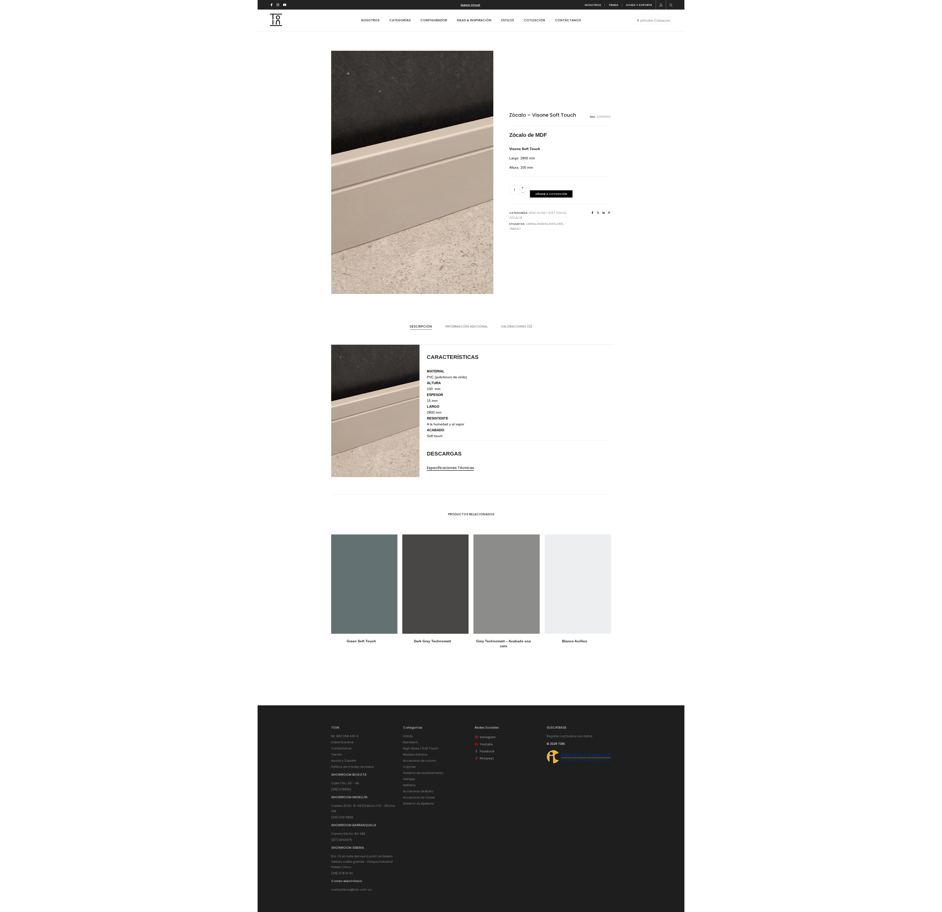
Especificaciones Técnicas (450, 467)
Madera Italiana (415, 754)
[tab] (421, 326)
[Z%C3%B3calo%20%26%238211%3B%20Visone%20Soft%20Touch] (592, 212)
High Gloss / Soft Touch (547, 213)
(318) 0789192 (341, 789)
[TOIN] (276, 24)
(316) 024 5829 (342, 817)
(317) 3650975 (341, 840)
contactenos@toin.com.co (351, 889)
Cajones (409, 767)
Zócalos (515, 218)
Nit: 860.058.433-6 (345, 736)
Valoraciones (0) (516, 326)
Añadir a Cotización (551, 194)
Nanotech (410, 742)
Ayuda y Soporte (343, 761)
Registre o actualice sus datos (569, 736)
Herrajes (409, 779)
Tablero (515, 229)
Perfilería (409, 785)
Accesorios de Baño (418, 791)
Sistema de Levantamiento (423, 773)
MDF (560, 224)
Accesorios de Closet (419, 797)
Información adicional (466, 326)
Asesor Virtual (470, 5)
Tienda (336, 754)
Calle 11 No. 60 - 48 (345, 783)
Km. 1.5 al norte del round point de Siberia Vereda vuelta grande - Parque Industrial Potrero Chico (362, 861)
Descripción (421, 326)
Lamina (531, 224)
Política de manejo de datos (352, 767)
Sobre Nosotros (342, 742)
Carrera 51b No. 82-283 (348, 834)
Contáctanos (341, 748)
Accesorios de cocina (419, 761)
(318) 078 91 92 (342, 873)
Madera (542, 224)
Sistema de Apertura (418, 803)
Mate (552, 224)
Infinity (408, 736)
